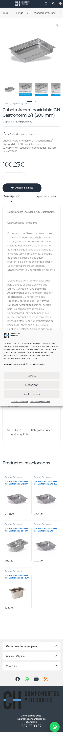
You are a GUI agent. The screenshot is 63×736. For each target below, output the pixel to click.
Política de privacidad (40, 401)
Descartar (31, 384)
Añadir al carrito (24, 187)
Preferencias (32, 394)
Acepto (31, 375)
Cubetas (6, 103)
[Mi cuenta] (53, 4)
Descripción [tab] (11, 196)
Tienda (19, 12)
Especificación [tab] (45, 196)
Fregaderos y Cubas (43, 12)
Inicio (6, 12)
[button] (57, 25)
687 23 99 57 (31, 726)
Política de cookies (19, 401)
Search (46, 4)
